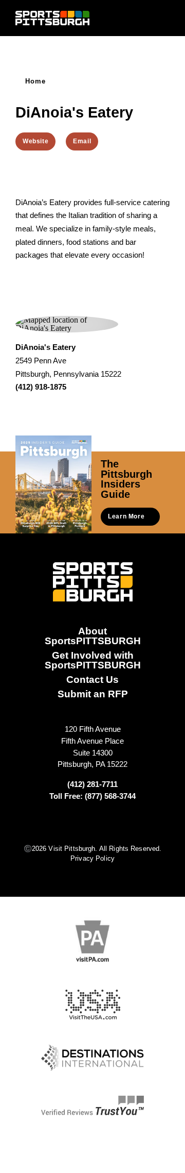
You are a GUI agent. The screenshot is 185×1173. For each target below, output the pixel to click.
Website (35, 141)
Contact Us (92, 679)
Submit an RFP (93, 693)
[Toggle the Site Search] (146, 17)
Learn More (126, 516)
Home (35, 81)
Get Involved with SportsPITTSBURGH (93, 660)
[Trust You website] (92, 1105)
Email (82, 141)
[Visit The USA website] (92, 1005)
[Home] (52, 18)
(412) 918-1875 (40, 386)
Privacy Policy (92, 858)
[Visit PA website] (92, 940)
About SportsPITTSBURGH (93, 635)
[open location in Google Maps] (66, 323)
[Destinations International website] (92, 1058)
